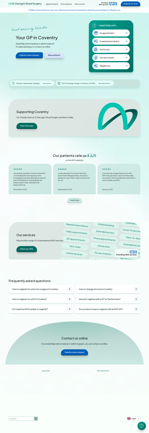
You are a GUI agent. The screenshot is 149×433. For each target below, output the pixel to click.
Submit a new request (29, 55)
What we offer (26, 249)
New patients (54, 55)
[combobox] (133, 418)
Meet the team (27, 125)
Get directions (104, 83)
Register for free (131, 4)
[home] (25, 3)
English (134, 418)
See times (47, 83)
